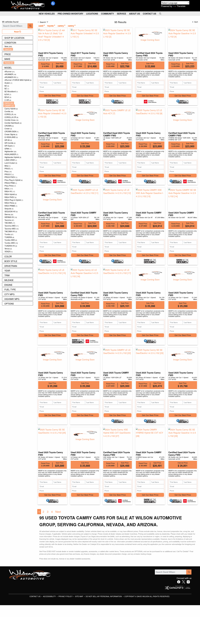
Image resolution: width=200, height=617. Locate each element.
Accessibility (49, 596)
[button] (53, 3)
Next (58, 512)
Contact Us (35, 596)
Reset (16, 31)
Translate (181, 6)
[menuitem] (18, 46)
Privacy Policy (65, 596)
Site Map (79, 596)
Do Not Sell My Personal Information (104, 596)
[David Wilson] (28, 5)
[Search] (30, 25)
